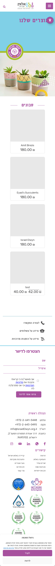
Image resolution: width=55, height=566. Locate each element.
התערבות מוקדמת (17, 459)
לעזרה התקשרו (31, 323)
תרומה (43, 455)
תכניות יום (20, 467)
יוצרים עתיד (41, 463)
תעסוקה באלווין (40, 459)
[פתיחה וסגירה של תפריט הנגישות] (49, 20)
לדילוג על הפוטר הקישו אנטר (37, 348)
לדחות (27, 561)
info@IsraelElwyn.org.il (23, 429)
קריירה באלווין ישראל (16, 455)
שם (44, 360)
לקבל (27, 553)
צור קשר (21, 471)
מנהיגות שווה (40, 467)
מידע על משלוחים (29, 331)
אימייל (42, 368)
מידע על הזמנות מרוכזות (25, 339)
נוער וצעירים (19, 463)
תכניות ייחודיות (40, 471)
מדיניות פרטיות (8, 548)
